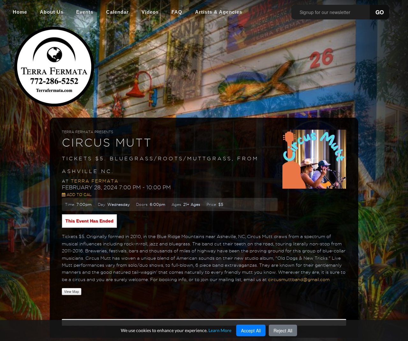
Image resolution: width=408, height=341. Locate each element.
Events (84, 12)
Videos (150, 12)
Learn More (219, 330)
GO (379, 12)
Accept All (251, 330)
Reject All (282, 330)
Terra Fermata (95, 181)
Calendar (117, 12)
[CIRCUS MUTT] (314, 158)
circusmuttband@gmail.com (299, 279)
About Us (51, 12)
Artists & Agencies (218, 12)
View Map (71, 291)
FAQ (176, 12)
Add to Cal (78, 194)
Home (20, 12)
